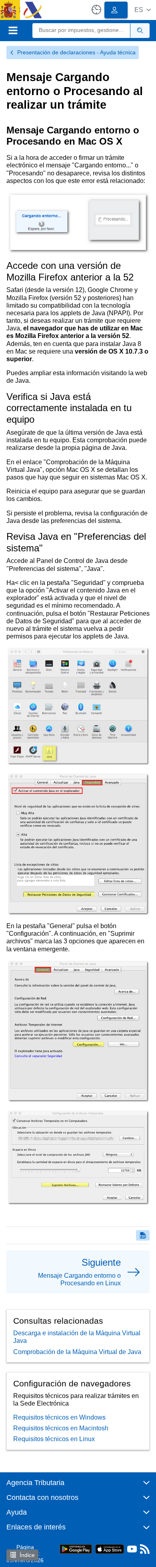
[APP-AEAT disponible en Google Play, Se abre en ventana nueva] (76, 1548)
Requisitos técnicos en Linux (54, 1439)
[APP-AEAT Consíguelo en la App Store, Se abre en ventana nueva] (109, 1548)
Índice (27, 1555)
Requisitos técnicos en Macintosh (60, 1428)
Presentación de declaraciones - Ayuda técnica (76, 52)
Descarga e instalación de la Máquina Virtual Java (76, 1337)
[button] (142, 10)
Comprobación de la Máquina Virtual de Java (77, 1351)
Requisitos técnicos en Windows (59, 1417)
